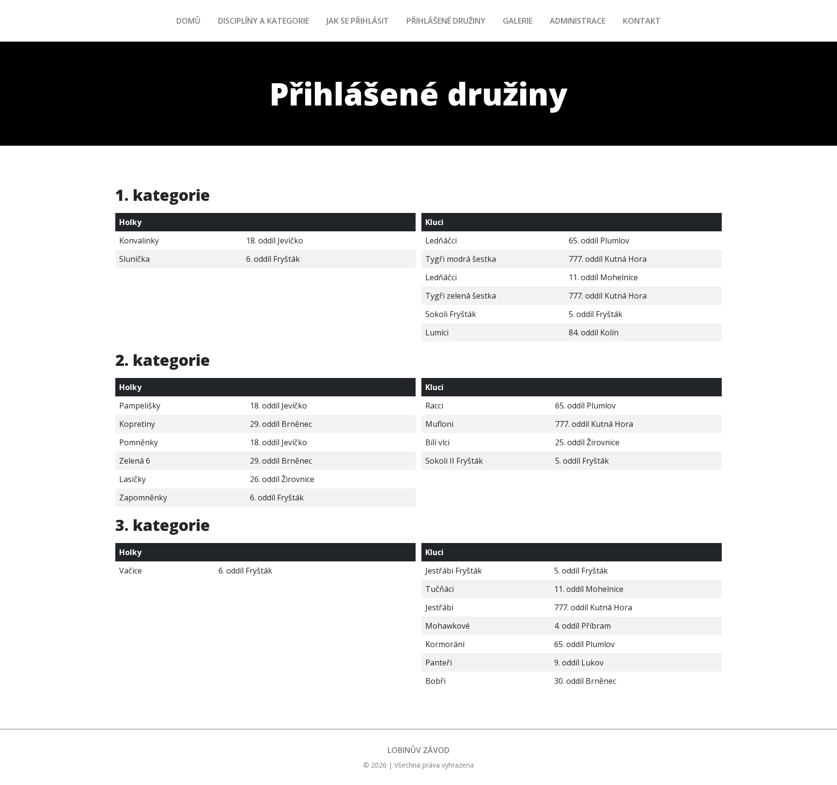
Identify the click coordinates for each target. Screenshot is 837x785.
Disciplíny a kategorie (263, 20)
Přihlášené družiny (445, 20)
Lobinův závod (419, 750)
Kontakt (642, 20)
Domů (188, 20)
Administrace (577, 20)
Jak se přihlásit (357, 20)
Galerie (517, 20)
